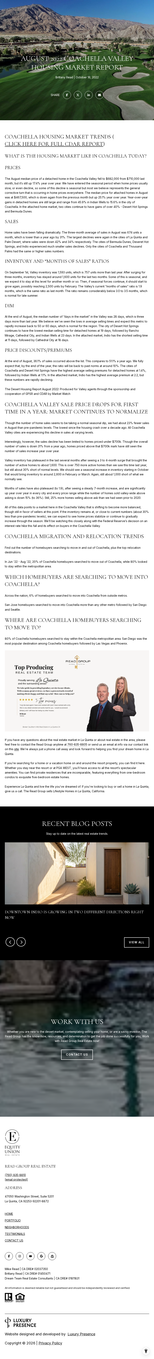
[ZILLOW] (52, 1256)
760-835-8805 (77, 744)
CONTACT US (14, 1240)
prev (10, 942)
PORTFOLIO (13, 1220)
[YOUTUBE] (30, 1256)
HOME (9, 1214)
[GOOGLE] (41, 1256)
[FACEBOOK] (9, 1256)
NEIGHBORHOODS (17, 1227)
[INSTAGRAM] (20, 1256)
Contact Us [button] (77, 1054)
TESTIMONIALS (15, 1234)
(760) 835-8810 (15, 1175)
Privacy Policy (50, 1343)
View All (136, 942)
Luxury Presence (81, 1334)
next (21, 942)
